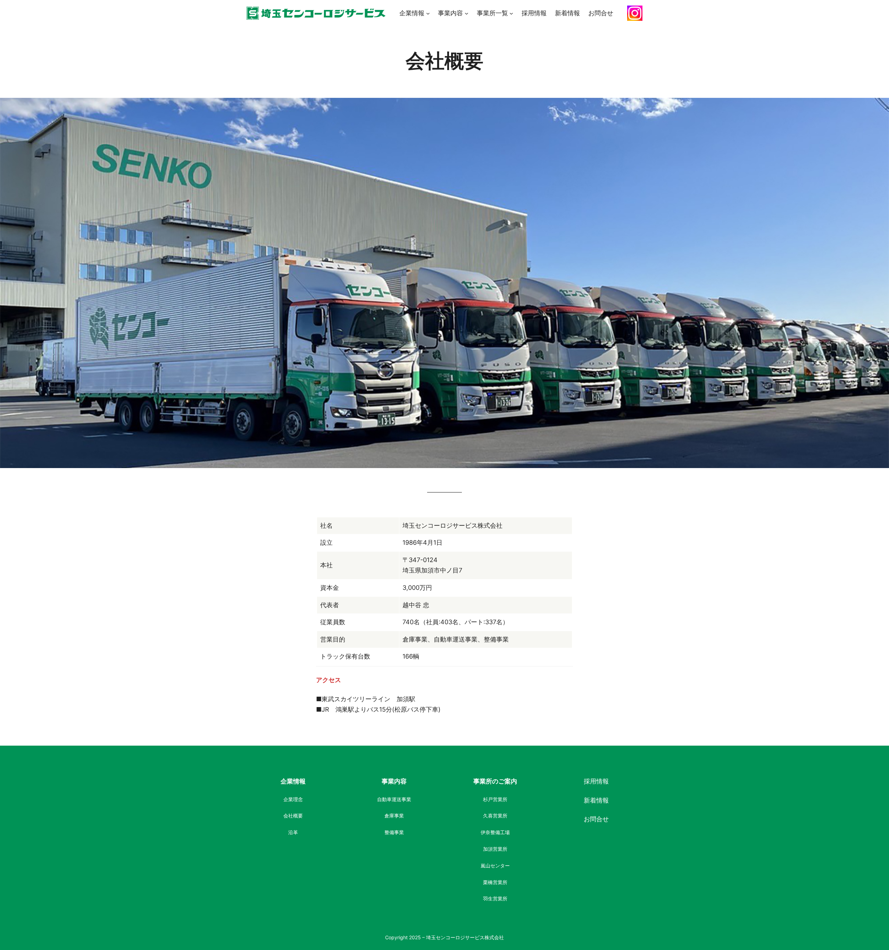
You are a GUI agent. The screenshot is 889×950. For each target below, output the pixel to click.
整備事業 (394, 832)
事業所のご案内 (495, 781)
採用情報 (596, 781)
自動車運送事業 (394, 799)
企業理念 (293, 799)
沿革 (293, 832)
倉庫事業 (394, 815)
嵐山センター (495, 865)
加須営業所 (495, 849)
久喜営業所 (495, 815)
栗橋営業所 (495, 882)
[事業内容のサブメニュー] (466, 13)
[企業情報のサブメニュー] (428, 13)
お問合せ (596, 819)
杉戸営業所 (495, 799)
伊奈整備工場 (495, 832)
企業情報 (293, 781)
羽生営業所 (495, 898)
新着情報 (596, 800)
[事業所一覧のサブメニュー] (511, 13)
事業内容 (394, 781)
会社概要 (293, 815)
